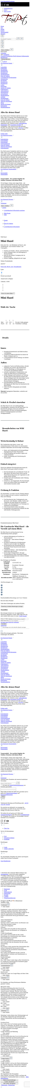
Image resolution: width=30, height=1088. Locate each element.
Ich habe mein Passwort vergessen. (10, 622)
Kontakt (6, 895)
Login (5, 847)
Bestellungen (4, 57)
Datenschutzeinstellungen (9, 1080)
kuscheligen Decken (15, 124)
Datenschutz (7, 893)
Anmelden (3, 53)
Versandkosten (4, 874)
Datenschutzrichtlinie (11, 793)
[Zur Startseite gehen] (15, 24)
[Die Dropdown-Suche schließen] (21, 38)
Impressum (7, 889)
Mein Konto (7, 213)
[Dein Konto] (2, 46)
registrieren (6, 54)
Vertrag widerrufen (5, 59)
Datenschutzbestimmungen (16, 785)
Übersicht (3, 56)
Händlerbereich (8, 8)
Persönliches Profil (11, 56)
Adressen (18, 56)
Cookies (6, 896)
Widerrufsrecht (8, 892)
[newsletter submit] (18, 783)
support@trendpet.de (6, 814)
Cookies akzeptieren (9, 1081)
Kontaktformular (24, 814)
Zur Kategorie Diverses (7, 199)
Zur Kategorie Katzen (6, 135)
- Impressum (4, 1085)
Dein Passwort (5, 620)
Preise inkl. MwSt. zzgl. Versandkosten (11, 266)
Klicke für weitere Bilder (7, 293)
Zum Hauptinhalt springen (7, 1)
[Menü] (2, 36)
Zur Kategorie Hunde (6, 63)
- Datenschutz (11, 1085)
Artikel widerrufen (9, 848)
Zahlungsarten (25, 56)
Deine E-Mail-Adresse (7, 619)
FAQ (5, 10)
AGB (5, 890)
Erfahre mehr (4, 133)
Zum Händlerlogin (5, 861)
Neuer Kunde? (23, 616)
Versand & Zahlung (9, 838)
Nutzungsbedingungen (7, 794)
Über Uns (6, 828)
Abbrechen (3, 625)
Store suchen (7, 11)
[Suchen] (18, 38)
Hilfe (5, 214)
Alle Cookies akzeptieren (9, 1083)
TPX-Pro (20, 127)
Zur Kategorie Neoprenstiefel (8, 169)
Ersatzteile (6, 839)
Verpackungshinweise (10, 898)
